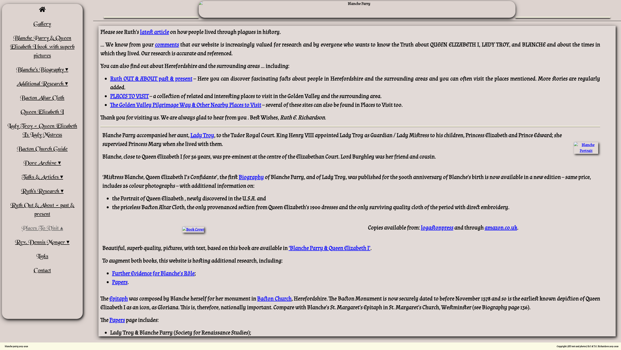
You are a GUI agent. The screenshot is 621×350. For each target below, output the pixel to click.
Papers (120, 282)
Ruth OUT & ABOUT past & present (151, 78)
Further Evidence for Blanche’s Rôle (153, 273)
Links (42, 256)
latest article (154, 32)
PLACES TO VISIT (129, 96)
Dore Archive (41, 163)
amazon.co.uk (501, 227)
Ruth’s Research (41, 191)
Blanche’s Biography (40, 70)
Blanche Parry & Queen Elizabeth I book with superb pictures (42, 47)
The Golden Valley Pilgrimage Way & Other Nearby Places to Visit (185, 105)
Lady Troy (202, 135)
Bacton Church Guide (42, 149)
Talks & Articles (41, 177)
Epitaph (118, 298)
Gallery (42, 24)
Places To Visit (41, 228)
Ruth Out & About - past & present (42, 210)
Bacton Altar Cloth (42, 98)
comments (167, 44)
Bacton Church (274, 298)
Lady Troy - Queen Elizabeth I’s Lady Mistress (42, 131)
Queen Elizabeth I (42, 112)
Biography (251, 177)
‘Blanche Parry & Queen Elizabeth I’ (329, 248)
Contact (42, 270)
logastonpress (437, 227)
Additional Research (41, 84)
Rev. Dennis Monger (40, 242)
